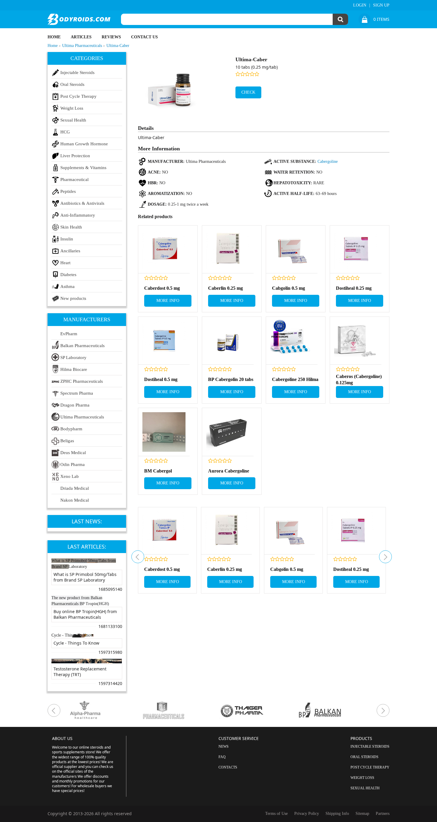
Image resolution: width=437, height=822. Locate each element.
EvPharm (68, 333)
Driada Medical (74, 488)
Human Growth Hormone (84, 143)
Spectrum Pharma (76, 393)
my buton (137, 556)
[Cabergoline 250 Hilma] (291, 341)
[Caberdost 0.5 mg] (164, 249)
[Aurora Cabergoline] (228, 432)
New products (73, 298)
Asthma (67, 286)
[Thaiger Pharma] (258, 710)
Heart (65, 262)
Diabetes (68, 274)
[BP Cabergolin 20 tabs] (228, 341)
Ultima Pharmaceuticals (82, 417)
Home (54, 37)
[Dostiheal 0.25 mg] (355, 249)
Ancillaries (70, 250)
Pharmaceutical (74, 179)
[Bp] (336, 710)
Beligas (67, 440)
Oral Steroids (72, 84)
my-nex (385, 556)
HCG (65, 132)
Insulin (66, 239)
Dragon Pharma (74, 405)
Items (381, 19)
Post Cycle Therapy (78, 96)
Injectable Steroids (77, 72)
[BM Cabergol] (164, 432)
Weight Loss (71, 108)
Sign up (381, 5)
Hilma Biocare (73, 369)
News (223, 746)
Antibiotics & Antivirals (82, 203)
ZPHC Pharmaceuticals (81, 381)
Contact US (144, 37)
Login (359, 5)
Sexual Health (73, 120)
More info (167, 300)
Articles (81, 37)
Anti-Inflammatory (77, 215)
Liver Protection (75, 155)
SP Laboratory (73, 357)
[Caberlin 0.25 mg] (228, 249)
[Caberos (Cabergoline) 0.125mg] (355, 341)
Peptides (68, 191)
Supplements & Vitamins (83, 167)
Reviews (111, 37)
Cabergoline (327, 161)
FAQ (222, 757)
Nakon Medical (74, 500)
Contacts (227, 767)
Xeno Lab (69, 476)
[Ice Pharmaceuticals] (180, 710)
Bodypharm (71, 428)
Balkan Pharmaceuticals (82, 345)
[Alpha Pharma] (101, 710)
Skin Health (71, 227)
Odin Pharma (72, 464)
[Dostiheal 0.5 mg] (164, 341)
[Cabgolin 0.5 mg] (291, 249)
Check (248, 92)
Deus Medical (73, 452)
